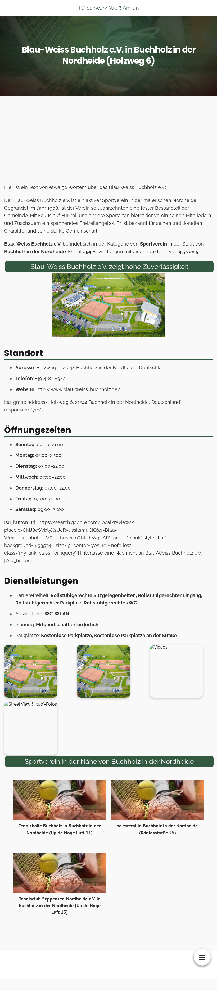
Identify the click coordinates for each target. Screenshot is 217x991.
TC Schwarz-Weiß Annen (108, 8)
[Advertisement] (108, 141)
